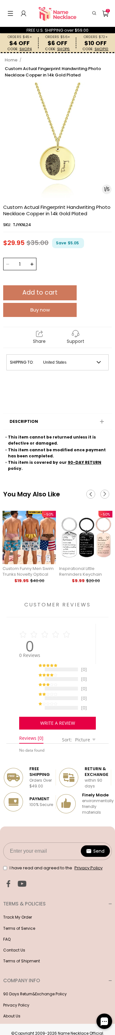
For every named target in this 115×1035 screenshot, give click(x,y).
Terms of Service (19, 934)
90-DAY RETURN (84, 462)
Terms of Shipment (21, 967)
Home (11, 60)
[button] (10, 13)
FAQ (7, 945)
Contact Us (14, 956)
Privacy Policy (16, 1011)
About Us (11, 1022)
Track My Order (17, 923)
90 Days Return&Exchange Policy (35, 1000)
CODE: (19, 49)
